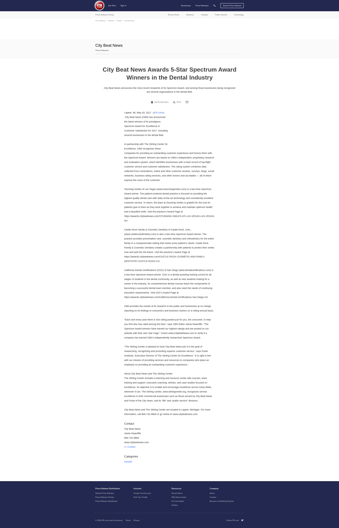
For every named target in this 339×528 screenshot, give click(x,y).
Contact (131, 447)
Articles (174, 505)
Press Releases (100, 20)
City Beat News (129, 20)
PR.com (158, 112)
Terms (128, 520)
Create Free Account (142, 493)
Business (111, 20)
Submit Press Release (232, 6)
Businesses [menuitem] (186, 6)
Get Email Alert (161, 102)
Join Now (112, 6)
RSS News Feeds (178, 497)
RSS (179, 102)
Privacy (136, 520)
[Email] (187, 102)
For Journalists (177, 501)
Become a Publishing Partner (222, 501)
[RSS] (175, 102)
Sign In (123, 6)
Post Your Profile (140, 497)
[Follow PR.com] (241, 520)
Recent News (177, 493)
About (212, 493)
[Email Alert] (152, 102)
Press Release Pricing (104, 497)
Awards (119, 20)
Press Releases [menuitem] (202, 6)
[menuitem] (214, 6)
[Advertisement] (169, 30)
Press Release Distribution (106, 501)
